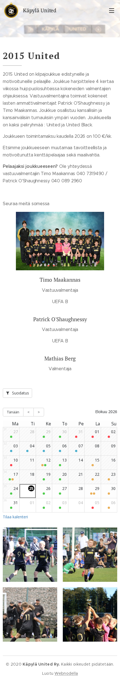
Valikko (111, 10)
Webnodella (66, 673)
